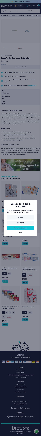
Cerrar (20, 232)
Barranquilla (20, 222)
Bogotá (20, 217)
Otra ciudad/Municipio (20, 228)
